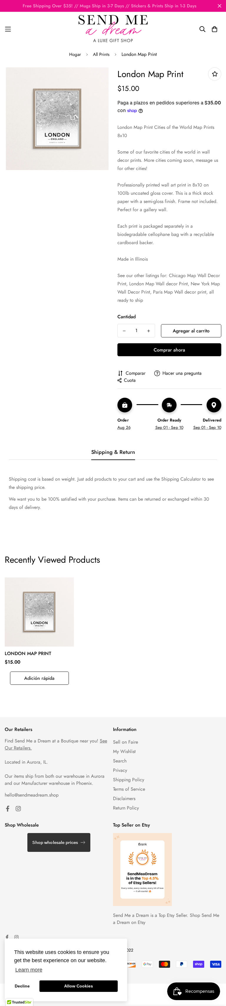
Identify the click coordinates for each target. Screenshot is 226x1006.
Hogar (75, 54)
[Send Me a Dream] (113, 29)
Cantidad (126, 316)
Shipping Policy (128, 779)
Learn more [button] (28, 970)
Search (120, 760)
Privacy (120, 770)
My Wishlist (124, 751)
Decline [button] (22, 986)
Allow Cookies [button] (78, 986)
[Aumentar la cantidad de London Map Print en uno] (148, 331)
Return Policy (126, 808)
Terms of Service (129, 789)
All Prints (101, 54)
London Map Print (28, 653)
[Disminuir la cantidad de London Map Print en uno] (124, 331)
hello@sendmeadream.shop (32, 795)
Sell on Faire (125, 742)
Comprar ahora (169, 350)
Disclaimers (124, 798)
